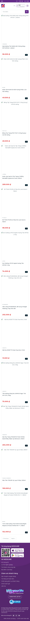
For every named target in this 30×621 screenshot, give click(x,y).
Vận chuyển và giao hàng (8, 576)
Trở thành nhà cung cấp (8, 567)
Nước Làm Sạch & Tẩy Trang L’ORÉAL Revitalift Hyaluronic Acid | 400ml (13, 177)
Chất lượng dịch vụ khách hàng (10, 581)
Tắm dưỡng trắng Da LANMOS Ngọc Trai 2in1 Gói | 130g (14, 394)
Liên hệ (3, 586)
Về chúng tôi (5, 562)
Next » (13, 538)
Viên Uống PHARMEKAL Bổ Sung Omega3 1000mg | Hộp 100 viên (14, 307)
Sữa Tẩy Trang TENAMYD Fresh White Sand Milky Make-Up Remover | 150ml (13, 437)
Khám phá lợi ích (15, 596)
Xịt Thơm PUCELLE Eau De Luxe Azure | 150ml (14, 220)
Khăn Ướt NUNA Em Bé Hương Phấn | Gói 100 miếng (14, 90)
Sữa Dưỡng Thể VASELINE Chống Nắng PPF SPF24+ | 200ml (13, 47)
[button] (20, 5)
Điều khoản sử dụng (9, 618)
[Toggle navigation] (27, 5)
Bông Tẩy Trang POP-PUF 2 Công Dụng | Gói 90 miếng (14, 134)
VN (28, 1)
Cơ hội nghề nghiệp (7, 564)
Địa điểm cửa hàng (6, 569)
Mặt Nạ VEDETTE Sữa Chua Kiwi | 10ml (13, 350)
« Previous (6, 538)
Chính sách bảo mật (23, 618)
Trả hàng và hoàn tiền (7, 579)
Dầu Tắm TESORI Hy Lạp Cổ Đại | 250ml (14, 480)
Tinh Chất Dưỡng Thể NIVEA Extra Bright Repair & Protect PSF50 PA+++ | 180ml (14, 524)
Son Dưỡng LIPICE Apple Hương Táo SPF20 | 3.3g (13, 264)
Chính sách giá (5, 583)
